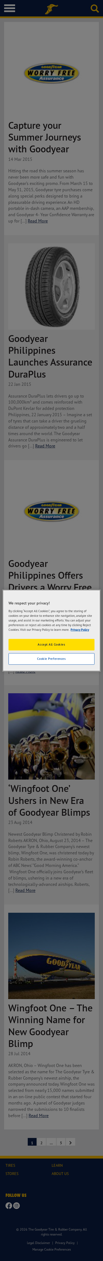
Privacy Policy (80, 629)
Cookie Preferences (51, 658)
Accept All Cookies (51, 644)
